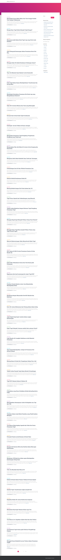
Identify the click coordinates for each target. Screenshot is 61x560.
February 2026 (46, 55)
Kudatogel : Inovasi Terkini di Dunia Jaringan (18, 125)
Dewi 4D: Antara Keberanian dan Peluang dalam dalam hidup (22, 307)
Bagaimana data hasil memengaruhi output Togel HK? (20, 274)
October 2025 (45, 61)
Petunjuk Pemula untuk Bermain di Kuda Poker (19, 437)
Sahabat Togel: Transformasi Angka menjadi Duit (19, 489)
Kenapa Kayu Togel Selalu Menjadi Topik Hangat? (19, 30)
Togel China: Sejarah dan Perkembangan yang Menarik (21, 198)
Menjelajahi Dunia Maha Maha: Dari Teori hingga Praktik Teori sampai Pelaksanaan (48, 23)
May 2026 (45, 50)
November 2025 (46, 60)
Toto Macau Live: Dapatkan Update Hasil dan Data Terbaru (21, 519)
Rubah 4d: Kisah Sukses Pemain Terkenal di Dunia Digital (21, 479)
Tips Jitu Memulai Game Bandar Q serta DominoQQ (20, 73)
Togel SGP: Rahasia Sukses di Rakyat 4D (17, 381)
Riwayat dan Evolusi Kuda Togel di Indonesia (18, 115)
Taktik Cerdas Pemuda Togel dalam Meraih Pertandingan (21, 371)
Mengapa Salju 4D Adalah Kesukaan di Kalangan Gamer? (21, 63)
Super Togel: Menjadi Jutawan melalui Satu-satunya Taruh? (22, 328)
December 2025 (46, 58)
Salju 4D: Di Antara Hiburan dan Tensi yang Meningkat (21, 105)
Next (25, 551)
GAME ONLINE (8, 17)
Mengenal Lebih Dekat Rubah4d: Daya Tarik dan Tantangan (22, 158)
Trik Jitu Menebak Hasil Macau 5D (16, 469)
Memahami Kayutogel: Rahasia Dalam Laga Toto (19, 509)
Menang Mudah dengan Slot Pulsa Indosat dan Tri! (19, 188)
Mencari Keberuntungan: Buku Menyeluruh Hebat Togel (21, 241)
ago (14, 46)
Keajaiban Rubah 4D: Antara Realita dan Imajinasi (19, 499)
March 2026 (45, 53)
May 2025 (45, 68)
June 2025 (45, 66)
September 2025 (46, 63)
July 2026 (45, 47)
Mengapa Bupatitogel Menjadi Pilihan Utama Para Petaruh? (22, 220)
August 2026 (45, 45)
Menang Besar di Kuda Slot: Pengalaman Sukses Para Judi (21, 361)
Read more (22, 23)
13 (23, 551)
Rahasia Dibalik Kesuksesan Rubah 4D (16, 178)
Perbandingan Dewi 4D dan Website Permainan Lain (20, 168)
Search (52, 17)
